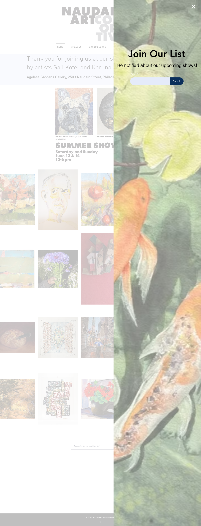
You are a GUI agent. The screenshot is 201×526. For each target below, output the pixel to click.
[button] (193, 6)
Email (133, 74)
